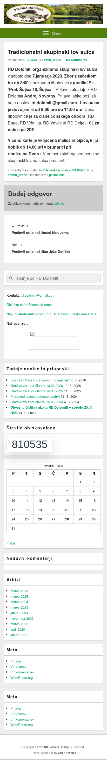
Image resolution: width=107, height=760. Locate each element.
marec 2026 (19, 590)
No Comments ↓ (78, 59)
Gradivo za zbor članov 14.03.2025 (36, 390)
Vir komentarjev (22, 672)
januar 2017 (19, 634)
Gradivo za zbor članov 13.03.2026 (36, 385)
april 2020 (17, 629)
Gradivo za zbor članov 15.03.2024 (36, 401)
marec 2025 (19, 596)
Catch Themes (67, 753)
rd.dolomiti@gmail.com (38, 295)
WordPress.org (21, 677)
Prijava (15, 661)
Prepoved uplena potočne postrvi (35, 396)
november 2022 (22, 618)
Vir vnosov (18, 666)
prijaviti (59, 203)
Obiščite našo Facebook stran (29, 304)
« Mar (10, 543)
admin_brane (51, 59)
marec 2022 (19, 623)
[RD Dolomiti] (53, 22)
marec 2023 (19, 607)
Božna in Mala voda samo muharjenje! (39, 380)
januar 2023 (19, 612)
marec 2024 (19, 601)
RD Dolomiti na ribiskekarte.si (51, 313)
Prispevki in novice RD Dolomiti (66, 170)
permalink (56, 174)
